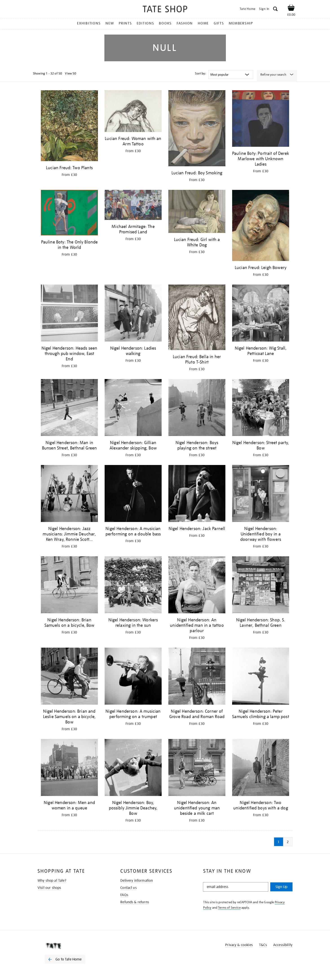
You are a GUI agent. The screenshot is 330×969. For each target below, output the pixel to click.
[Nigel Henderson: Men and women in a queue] (69, 768)
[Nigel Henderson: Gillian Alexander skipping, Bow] (133, 408)
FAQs (124, 895)
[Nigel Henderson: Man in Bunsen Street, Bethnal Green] (69, 408)
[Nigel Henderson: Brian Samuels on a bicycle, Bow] (69, 585)
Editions (145, 23)
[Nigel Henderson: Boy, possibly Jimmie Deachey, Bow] (133, 768)
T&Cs (263, 945)
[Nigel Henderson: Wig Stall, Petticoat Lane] (260, 314)
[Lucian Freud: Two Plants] (69, 126)
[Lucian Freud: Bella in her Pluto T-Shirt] (196, 318)
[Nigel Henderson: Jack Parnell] (196, 494)
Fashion (185, 23)
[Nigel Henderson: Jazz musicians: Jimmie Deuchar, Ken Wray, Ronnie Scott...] (69, 494)
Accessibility (283, 945)
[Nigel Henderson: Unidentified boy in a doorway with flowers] (260, 494)
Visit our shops (49, 888)
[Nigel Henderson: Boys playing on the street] (196, 408)
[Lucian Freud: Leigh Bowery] (260, 226)
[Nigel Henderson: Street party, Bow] (260, 408)
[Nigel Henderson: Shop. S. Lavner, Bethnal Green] (260, 585)
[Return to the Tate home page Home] (165, 10)
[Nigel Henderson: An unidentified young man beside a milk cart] (196, 768)
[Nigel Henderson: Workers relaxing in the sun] (133, 585)
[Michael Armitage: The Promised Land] (133, 205)
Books (165, 23)
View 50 (70, 73)
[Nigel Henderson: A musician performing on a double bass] (133, 494)
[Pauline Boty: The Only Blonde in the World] (69, 213)
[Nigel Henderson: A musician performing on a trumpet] (133, 677)
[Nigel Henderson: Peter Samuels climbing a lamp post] (260, 677)
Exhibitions (89, 23)
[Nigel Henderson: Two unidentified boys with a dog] (260, 768)
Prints (125, 23)
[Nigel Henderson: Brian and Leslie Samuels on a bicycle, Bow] (69, 677)
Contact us (128, 888)
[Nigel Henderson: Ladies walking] (133, 314)
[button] (275, 9)
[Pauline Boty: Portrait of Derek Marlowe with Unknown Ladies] (260, 119)
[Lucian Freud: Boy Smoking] (196, 129)
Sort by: (200, 73)
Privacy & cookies (239, 945)
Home (203, 23)
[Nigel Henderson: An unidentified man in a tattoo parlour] (196, 585)
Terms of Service (229, 907)
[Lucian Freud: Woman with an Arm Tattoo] (133, 112)
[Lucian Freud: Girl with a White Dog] (196, 212)
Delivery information (136, 880)
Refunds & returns (134, 902)
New (110, 23)
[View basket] (291, 8)
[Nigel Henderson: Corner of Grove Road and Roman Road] (196, 677)
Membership (241, 23)
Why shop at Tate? (51, 880)
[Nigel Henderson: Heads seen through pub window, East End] (69, 314)
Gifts (219, 23)
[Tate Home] (73, 945)
